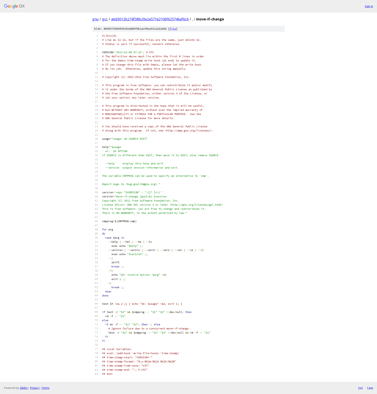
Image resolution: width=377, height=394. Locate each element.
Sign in (369, 6)
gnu (95, 19)
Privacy (34, 388)
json (370, 387)
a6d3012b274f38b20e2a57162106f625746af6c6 (150, 19)
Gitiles (23, 388)
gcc (105, 19)
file (173, 28)
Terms (45, 388)
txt (360, 387)
